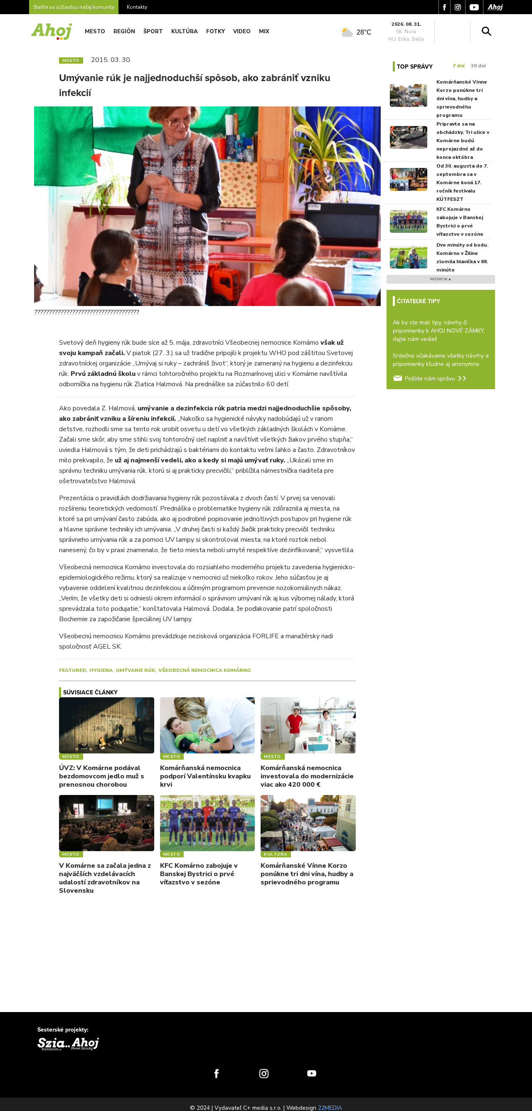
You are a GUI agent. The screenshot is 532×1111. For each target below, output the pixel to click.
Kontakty (137, 7)
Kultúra (184, 31)
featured (72, 670)
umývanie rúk (135, 670)
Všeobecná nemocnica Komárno (204, 670)
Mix (264, 31)
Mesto (95, 31)
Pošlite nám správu (430, 379)
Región (124, 31)
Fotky (215, 31)
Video (242, 31)
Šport (153, 31)
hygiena (101, 670)
